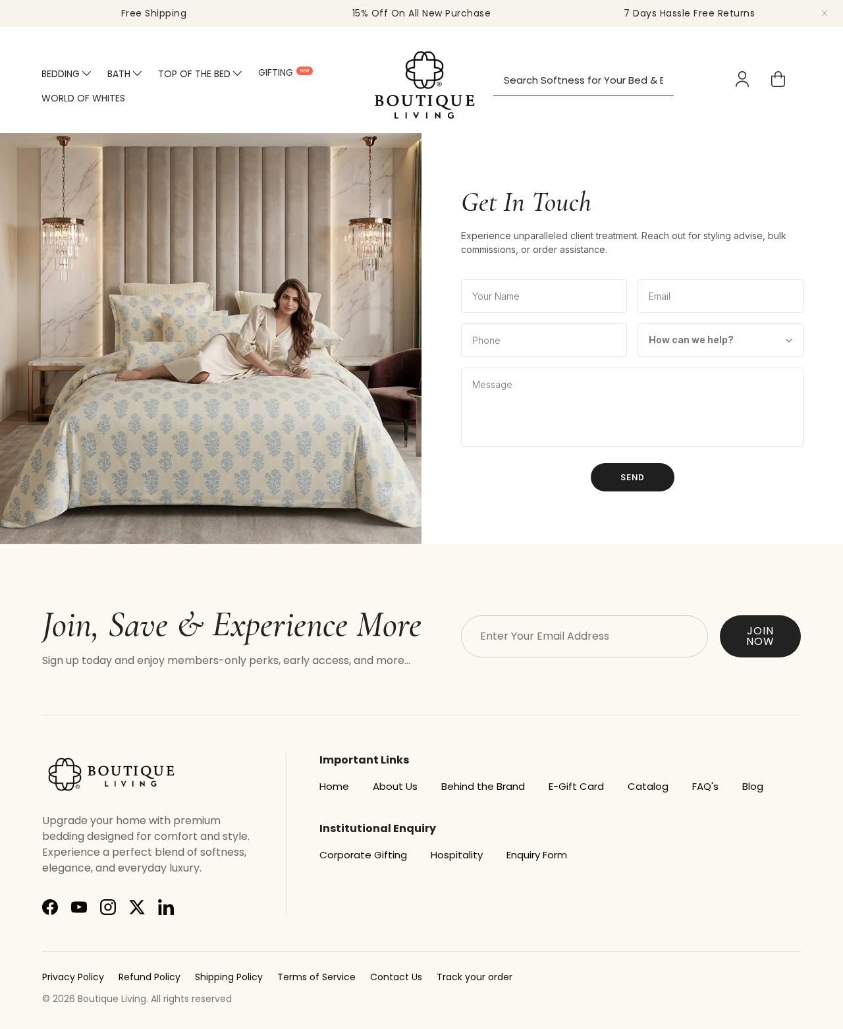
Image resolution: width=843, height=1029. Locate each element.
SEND (632, 477)
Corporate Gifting (363, 855)
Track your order (474, 977)
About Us (395, 786)
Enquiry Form (536, 855)
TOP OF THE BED (194, 73)
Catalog (648, 786)
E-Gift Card (576, 786)
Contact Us (396, 977)
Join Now (760, 636)
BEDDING (60, 73)
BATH (118, 73)
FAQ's (705, 786)
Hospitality (457, 855)
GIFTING (275, 72)
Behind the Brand (483, 786)
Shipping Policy (229, 977)
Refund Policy (149, 977)
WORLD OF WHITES (83, 98)
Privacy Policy (73, 977)
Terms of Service (316, 977)
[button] (778, 79)
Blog (752, 786)
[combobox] (583, 80)
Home (334, 786)
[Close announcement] (824, 13)
